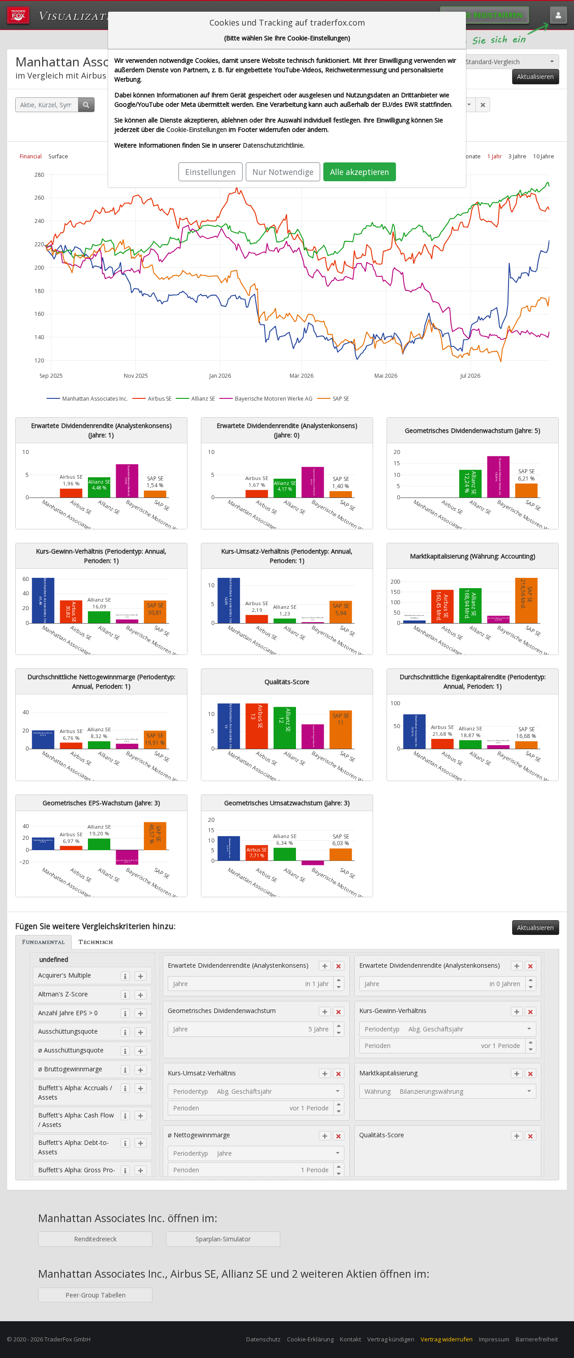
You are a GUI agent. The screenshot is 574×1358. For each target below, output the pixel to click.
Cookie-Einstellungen (196, 129)
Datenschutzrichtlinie (273, 145)
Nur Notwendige (282, 171)
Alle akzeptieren (359, 171)
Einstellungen (210, 171)
